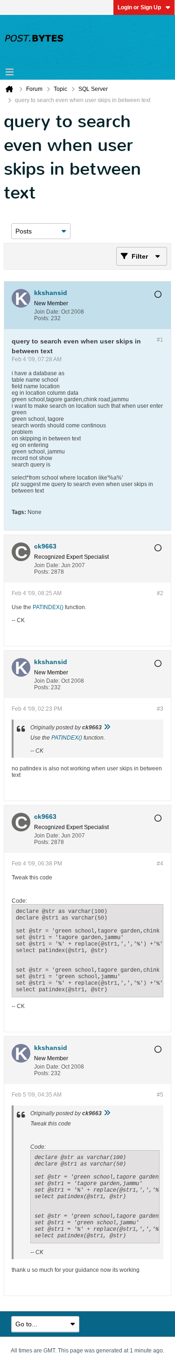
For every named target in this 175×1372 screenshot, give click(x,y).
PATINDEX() (48, 607)
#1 (160, 339)
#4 (160, 863)
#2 (160, 593)
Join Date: (47, 312)
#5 (160, 1094)
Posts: (41, 318)
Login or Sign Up (139, 7)
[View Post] (107, 727)
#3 (160, 709)
